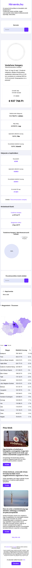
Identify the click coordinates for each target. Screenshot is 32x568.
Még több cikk (16, 537)
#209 (16, 161)
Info (24, 560)
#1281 (16, 192)
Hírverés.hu (16, 4)
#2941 (16, 182)
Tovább (7, 464)
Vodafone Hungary (16, 212)
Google (14, 546)
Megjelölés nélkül (16, 222)
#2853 (16, 171)
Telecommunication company (18, 199)
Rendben (16, 563)
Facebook (7, 546)
